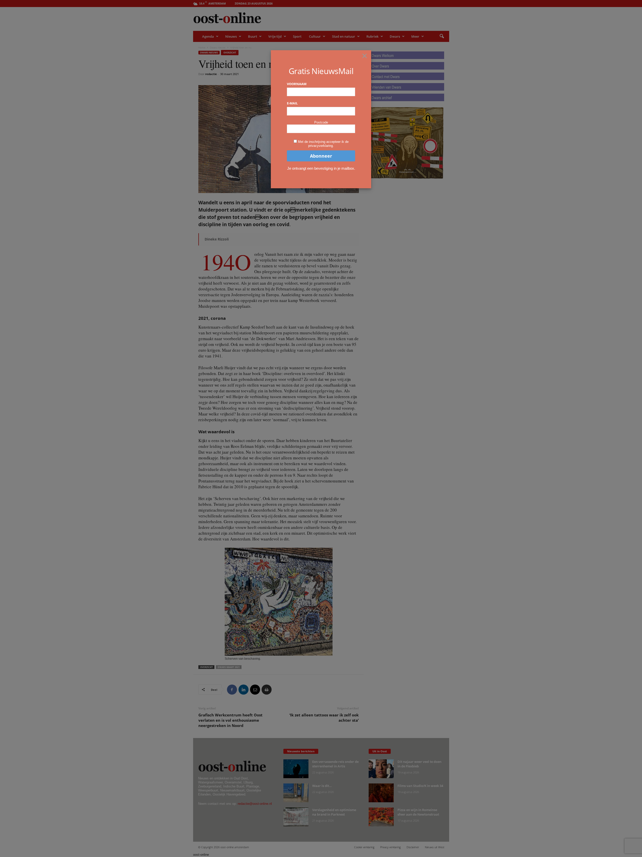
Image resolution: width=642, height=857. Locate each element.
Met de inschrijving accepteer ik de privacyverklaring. (323, 144)
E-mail (292, 103)
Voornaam (296, 84)
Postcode (321, 122)
